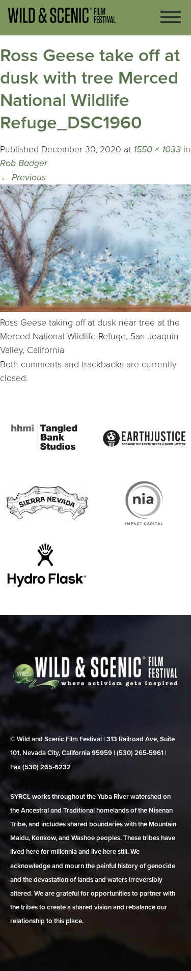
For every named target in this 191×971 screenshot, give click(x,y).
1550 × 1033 (157, 149)
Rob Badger (23, 163)
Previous (23, 177)
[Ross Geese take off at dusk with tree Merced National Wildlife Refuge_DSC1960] (95, 309)
